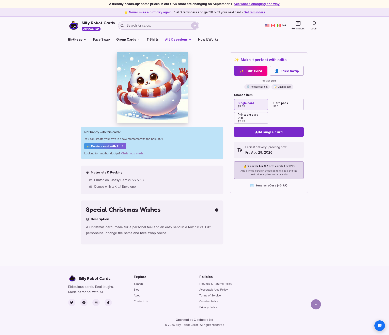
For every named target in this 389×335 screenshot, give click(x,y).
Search (138, 283)
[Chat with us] (379, 325)
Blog (136, 289)
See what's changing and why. (257, 4)
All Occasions (176, 39)
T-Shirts (153, 39)
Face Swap (101, 39)
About (137, 295)
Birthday (75, 39)
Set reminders (254, 12)
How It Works (208, 39)
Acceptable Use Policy (213, 289)
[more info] (216, 209)
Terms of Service (210, 295)
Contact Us (141, 301)
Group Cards (126, 39)
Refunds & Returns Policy (215, 283)
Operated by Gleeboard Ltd (194, 319)
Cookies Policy (208, 301)
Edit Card (250, 71)
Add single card (269, 132)
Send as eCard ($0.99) (268, 185)
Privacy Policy (208, 307)
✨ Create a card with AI (103, 146)
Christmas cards (132, 153)
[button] (152, 87)
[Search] (194, 25)
